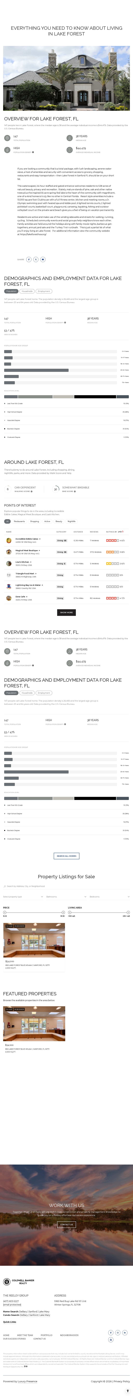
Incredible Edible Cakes (27, 539)
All (8, 521)
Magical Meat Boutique (27, 550)
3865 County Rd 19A (26, 588)
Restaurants (20, 521)
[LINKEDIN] (124, 1332)
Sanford (33, 1311)
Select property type (12, 897)
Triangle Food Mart (25, 573)
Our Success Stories (14, 1339)
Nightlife (73, 521)
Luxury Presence (27, 1381)
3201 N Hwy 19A (24, 565)
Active (48, 521)
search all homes (66, 856)
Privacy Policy (122, 1381)
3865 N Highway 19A (26, 577)
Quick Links (9, 1322)
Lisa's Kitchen (22, 562)
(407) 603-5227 (11, 1301)
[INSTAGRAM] (117, 1332)
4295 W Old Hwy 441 (26, 542)
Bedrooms (94, 897)
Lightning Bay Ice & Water (28, 585)
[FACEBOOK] (110, 1332)
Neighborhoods (69, 1335)
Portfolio (46, 1335)
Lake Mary (44, 1311)
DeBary (23, 1311)
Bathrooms (51, 897)
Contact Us (40, 1339)
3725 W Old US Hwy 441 (27, 553)
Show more (66, 612)
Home (6, 1335)
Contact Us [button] (66, 1224)
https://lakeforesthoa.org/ (33, 234)
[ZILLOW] (110, 1339)
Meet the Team (25, 1335)
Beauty (60, 521)
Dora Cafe (20, 597)
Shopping (35, 521)
